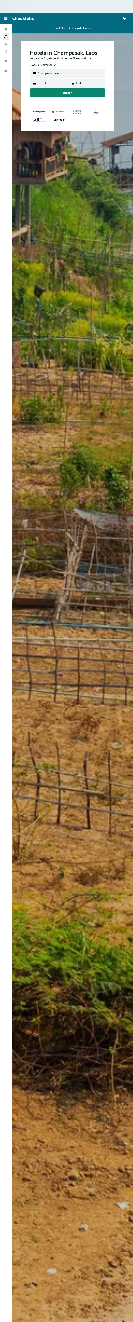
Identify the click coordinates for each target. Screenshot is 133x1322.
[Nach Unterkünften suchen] (5, 36)
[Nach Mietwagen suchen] (5, 43)
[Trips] (5, 61)
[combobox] (43, 65)
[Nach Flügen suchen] (5, 29)
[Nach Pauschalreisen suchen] (5, 51)
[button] (6, 18)
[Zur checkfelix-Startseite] (23, 18)
